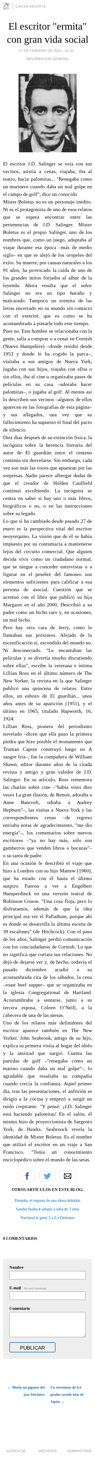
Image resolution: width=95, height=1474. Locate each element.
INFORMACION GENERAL (47, 59)
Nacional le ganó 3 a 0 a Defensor (47, 1218)
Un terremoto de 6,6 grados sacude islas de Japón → (67, 1395)
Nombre (16, 1267)
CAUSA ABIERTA (30, 6)
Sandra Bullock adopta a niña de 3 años (47, 1209)
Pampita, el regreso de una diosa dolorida (47, 1200)
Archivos (48, 1451)
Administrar (79, 1451)
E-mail (28, 1288)
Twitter (47, 1176)
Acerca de (16, 1451)
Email (68, 1176)
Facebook (27, 1176)
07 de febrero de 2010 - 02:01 (46, 51)
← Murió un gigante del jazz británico (26, 1391)
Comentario (19, 1308)
